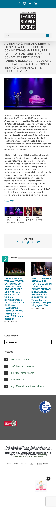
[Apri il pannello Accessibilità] (5, 259)
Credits (42, 455)
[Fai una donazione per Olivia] (41, 481)
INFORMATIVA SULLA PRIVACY (28, 456)
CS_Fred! (9, 201)
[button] (28, 359)
